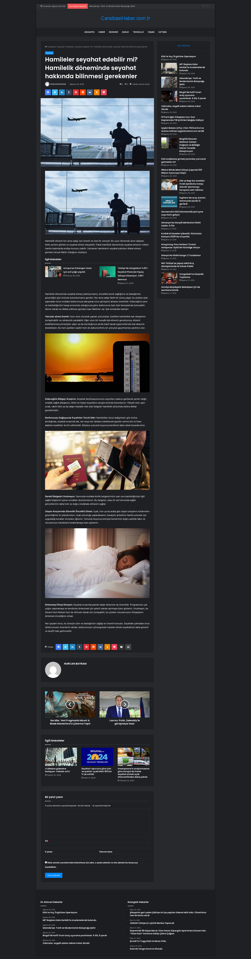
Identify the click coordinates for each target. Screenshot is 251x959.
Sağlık (125, 32)
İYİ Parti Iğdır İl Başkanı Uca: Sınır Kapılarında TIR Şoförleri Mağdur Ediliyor (182, 119)
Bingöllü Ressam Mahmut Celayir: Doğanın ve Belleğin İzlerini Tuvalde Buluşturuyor (189, 145)
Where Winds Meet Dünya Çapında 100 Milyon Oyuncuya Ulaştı (181, 171)
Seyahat (60, 47)
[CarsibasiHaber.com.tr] (125, 18)
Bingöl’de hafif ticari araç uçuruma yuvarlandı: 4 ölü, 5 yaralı (192, 95)
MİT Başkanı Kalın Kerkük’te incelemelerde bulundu (192, 67)
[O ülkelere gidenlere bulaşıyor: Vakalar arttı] (61, 757)
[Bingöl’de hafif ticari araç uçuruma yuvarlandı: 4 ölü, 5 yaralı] (169, 96)
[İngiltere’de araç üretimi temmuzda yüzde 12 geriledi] (169, 201)
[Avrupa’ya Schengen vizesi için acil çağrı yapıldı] (53, 271)
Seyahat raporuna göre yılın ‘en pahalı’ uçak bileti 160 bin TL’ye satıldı (96, 771)
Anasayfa (89, 32)
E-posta (49, 852)
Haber (101, 32)
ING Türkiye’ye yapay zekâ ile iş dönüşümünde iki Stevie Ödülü (177, 265)
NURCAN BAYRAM (58, 84)
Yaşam (151, 32)
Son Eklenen (183, 45)
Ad (47, 841)
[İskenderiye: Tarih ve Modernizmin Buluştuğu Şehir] (169, 82)
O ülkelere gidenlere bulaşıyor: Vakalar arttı (57, 770)
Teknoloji (138, 32)
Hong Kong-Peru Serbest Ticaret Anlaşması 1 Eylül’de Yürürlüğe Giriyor (180, 246)
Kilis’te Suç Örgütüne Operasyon (178, 56)
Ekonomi (113, 32)
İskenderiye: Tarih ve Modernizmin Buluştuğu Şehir (191, 81)
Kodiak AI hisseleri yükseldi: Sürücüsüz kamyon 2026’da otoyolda (181, 235)
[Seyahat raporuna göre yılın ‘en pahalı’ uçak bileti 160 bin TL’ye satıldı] (97, 757)
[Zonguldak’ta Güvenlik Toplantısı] (169, 278)
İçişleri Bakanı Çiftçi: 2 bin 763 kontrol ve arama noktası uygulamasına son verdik (182, 129)
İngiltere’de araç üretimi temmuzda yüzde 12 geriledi (192, 200)
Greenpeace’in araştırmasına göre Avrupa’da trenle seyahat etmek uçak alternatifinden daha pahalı (133, 772)
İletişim (162, 32)
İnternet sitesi (105, 852)
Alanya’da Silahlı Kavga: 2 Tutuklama (181, 255)
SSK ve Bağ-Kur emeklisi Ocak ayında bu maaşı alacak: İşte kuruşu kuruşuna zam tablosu (192, 185)
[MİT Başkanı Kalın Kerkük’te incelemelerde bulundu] (169, 68)
